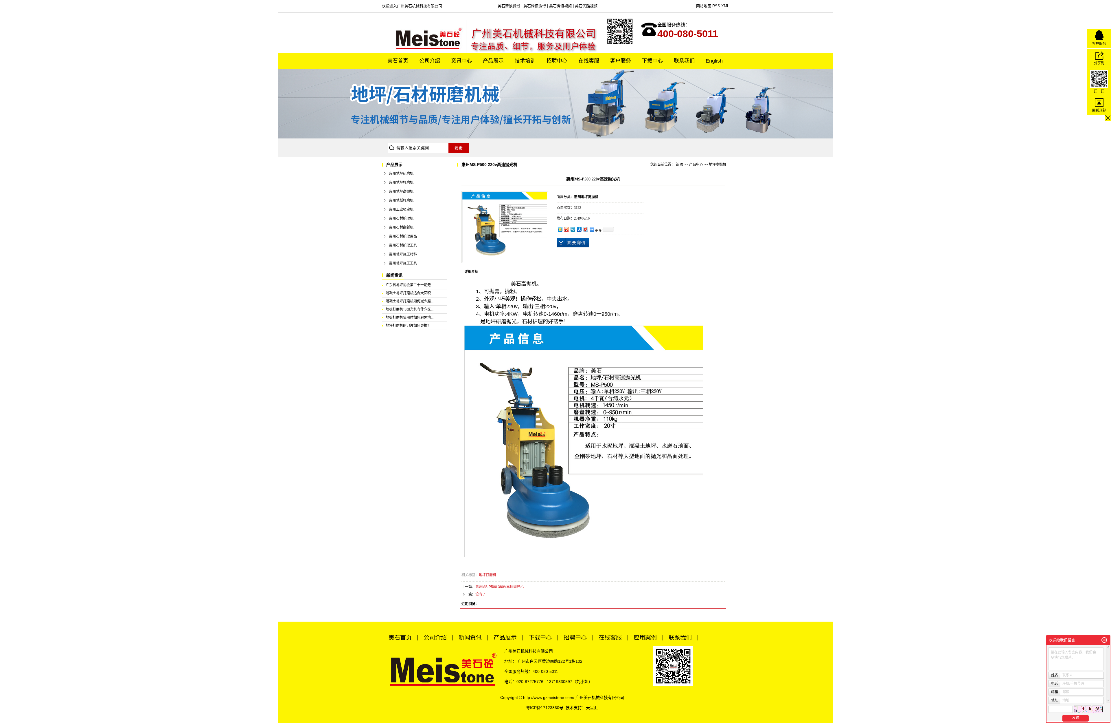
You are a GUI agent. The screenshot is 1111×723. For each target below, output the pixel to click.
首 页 (679, 165)
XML (725, 6)
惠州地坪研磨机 (401, 173)
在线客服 (588, 61)
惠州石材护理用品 (403, 236)
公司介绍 (429, 61)
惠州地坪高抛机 (401, 191)
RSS (716, 6)
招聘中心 (557, 61)
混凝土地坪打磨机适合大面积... (409, 293)
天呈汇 (592, 707)
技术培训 (525, 61)
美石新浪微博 (509, 6)
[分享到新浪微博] (566, 229)
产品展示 (493, 61)
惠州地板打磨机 (401, 200)
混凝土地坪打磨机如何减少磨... (409, 301)
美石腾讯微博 (534, 6)
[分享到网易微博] (585, 229)
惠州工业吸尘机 (401, 209)
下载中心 (652, 61)
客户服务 (620, 61)
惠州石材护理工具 (403, 245)
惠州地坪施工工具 (403, 263)
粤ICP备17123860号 (544, 707)
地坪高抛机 (717, 165)
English (714, 61)
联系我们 (684, 61)
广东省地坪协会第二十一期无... (409, 285)
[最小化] (1104, 640)
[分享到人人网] (579, 229)
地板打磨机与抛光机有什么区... (409, 309)
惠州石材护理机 (401, 218)
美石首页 (397, 61)
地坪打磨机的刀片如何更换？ (408, 326)
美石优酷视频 (586, 6)
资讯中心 (461, 61)
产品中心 (696, 165)
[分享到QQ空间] (560, 229)
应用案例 (645, 637)
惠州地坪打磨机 (401, 182)
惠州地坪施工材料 (403, 254)
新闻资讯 (470, 637)
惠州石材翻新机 (401, 227)
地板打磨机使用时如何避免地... (409, 317)
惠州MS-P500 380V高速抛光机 (499, 587)
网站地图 (703, 6)
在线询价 (573, 242)
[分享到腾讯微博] (572, 229)
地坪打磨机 (487, 575)
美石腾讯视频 (560, 6)
